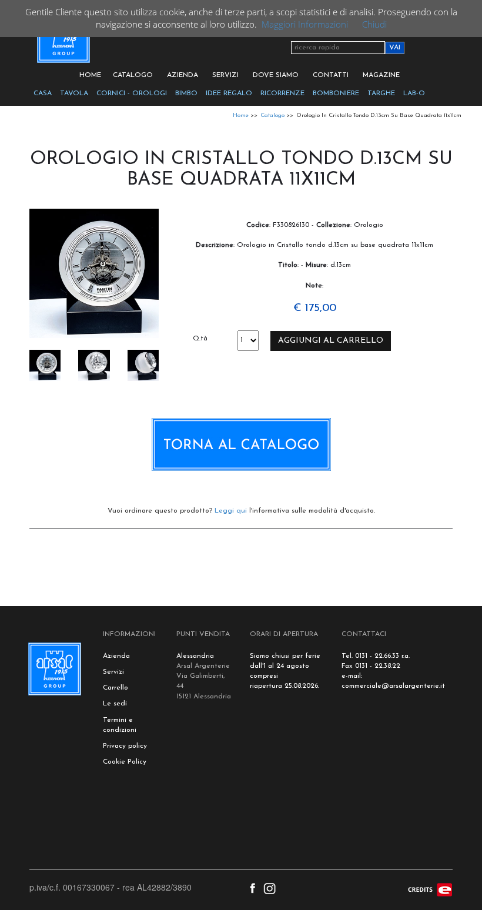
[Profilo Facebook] (252, 887)
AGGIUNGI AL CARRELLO (330, 340)
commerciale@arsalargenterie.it (393, 686)
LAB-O (414, 93)
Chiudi (374, 24)
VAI (394, 47)
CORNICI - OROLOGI (131, 93)
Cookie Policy (124, 761)
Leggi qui (231, 510)
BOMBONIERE (336, 93)
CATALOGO (133, 75)
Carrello (115, 687)
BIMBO (186, 93)
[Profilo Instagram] (269, 887)
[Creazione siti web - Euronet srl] (430, 888)
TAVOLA (74, 93)
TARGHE (381, 93)
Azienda (116, 656)
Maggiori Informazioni (305, 24)
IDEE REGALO (229, 93)
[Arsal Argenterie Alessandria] (62, 42)
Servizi (113, 671)
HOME (90, 75)
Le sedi (115, 703)
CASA (43, 93)
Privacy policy (125, 746)
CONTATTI (331, 75)
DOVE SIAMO (276, 75)
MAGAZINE (381, 75)
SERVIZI (225, 75)
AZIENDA (182, 75)
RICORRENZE (282, 93)
